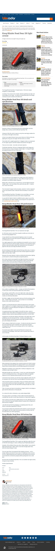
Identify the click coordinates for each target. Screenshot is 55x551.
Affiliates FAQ (9, 30)
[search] (51, 19)
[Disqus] (20, 521)
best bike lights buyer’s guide (10, 201)
